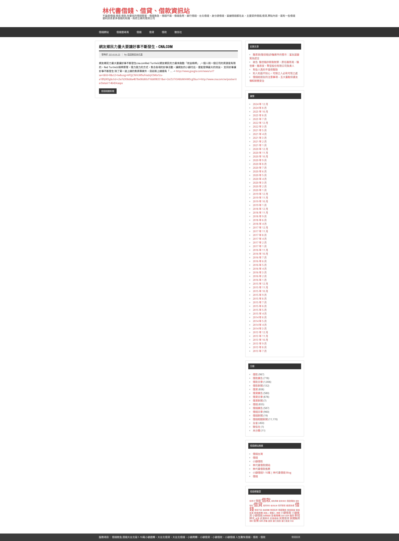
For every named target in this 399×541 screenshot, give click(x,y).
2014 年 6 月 (260, 317)
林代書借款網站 (261, 465)
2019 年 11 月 (260, 197)
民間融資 (295, 518)
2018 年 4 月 (260, 223)
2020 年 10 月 (260, 156)
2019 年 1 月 (260, 205)
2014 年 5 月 (260, 321)
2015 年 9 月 (260, 294)
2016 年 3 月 (260, 272)
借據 (258, 500)
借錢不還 (258, 510)
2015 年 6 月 (260, 306)
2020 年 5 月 (260, 175)
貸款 (270, 521)
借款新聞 (258, 385)
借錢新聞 (258, 415)
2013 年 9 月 (260, 343)
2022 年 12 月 (260, 122)
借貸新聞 (258, 400)
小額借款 (258, 461)
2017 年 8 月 (260, 235)
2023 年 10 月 (260, 111)
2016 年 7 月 (260, 257)
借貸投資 (274, 506)
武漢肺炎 (264, 518)
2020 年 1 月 (260, 190)
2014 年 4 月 (260, 324)
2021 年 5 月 (260, 130)
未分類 (256, 430)
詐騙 (265, 521)
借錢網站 (104, 32)
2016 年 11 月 (260, 250)
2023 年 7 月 (260, 119)
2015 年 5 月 (260, 309)
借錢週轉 (258, 513)
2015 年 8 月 (260, 298)
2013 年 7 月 (260, 351)
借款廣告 (258, 378)
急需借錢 (267, 516)
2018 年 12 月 (260, 208)
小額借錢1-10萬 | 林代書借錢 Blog (272, 472)
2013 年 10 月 (260, 339)
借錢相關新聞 (107, 91)
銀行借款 (277, 521)
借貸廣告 (258, 393)
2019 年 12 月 (260, 193)
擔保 (292, 515)
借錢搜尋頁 (122, 32)
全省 (255, 423)
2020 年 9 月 (260, 160)
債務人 (266, 513)
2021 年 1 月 (260, 145)
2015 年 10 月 (260, 291)
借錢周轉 (266, 510)
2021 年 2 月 (260, 141)
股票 (261, 521)
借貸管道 (282, 506)
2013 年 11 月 (260, 336)
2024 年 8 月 (260, 107)
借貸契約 (266, 506)
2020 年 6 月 (260, 171)
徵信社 (178, 32)
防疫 (292, 521)
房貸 (283, 516)
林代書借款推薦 (261, 468)
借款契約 (282, 501)
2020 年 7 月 (260, 167)
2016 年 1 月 (260, 280)
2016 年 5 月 (260, 265)
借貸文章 (258, 396)
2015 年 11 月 (260, 287)
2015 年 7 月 (260, 302)
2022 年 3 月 (260, 126)
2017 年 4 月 (260, 238)
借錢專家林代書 (135, 54)
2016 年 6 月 (260, 261)
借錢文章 (258, 411)
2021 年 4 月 (260, 134)
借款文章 (258, 381)
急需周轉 (276, 515)
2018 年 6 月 (260, 220)
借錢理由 (282, 510)
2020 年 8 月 (260, 164)
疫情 (256, 520)
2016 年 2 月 (260, 276)
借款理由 (291, 501)
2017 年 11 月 (260, 231)
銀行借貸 (285, 521)
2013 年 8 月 (260, 347)
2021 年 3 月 (260, 137)
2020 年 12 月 (260, 149)
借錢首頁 (295, 537)
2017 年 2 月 (260, 242)
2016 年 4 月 (260, 268)
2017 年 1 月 (260, 246)
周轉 (278, 513)
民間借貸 (284, 518)
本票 (257, 518)
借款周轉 (274, 501)
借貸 (151, 32)
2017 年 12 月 (260, 227)
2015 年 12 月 (260, 283)
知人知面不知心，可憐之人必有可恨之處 (275, 73)
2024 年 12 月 (260, 104)
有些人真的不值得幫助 (265, 69)
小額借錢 (257, 515)
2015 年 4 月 (260, 313)
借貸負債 (290, 505)
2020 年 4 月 (260, 179)
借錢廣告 (258, 408)
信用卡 (252, 501)
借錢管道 (291, 510)
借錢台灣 (258, 453)
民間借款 (274, 518)
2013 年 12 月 (260, 332)
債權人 (273, 513)
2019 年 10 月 (260, 201)
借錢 (139, 32)
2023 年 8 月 (260, 115)
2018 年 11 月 (260, 212)
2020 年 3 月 (260, 182)
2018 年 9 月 (260, 216)
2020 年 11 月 (260, 152)
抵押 (287, 516)
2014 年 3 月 (260, 328)
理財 (251, 521)
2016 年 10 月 (260, 253)
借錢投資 (274, 510)
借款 (164, 32)
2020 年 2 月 (260, 186)
